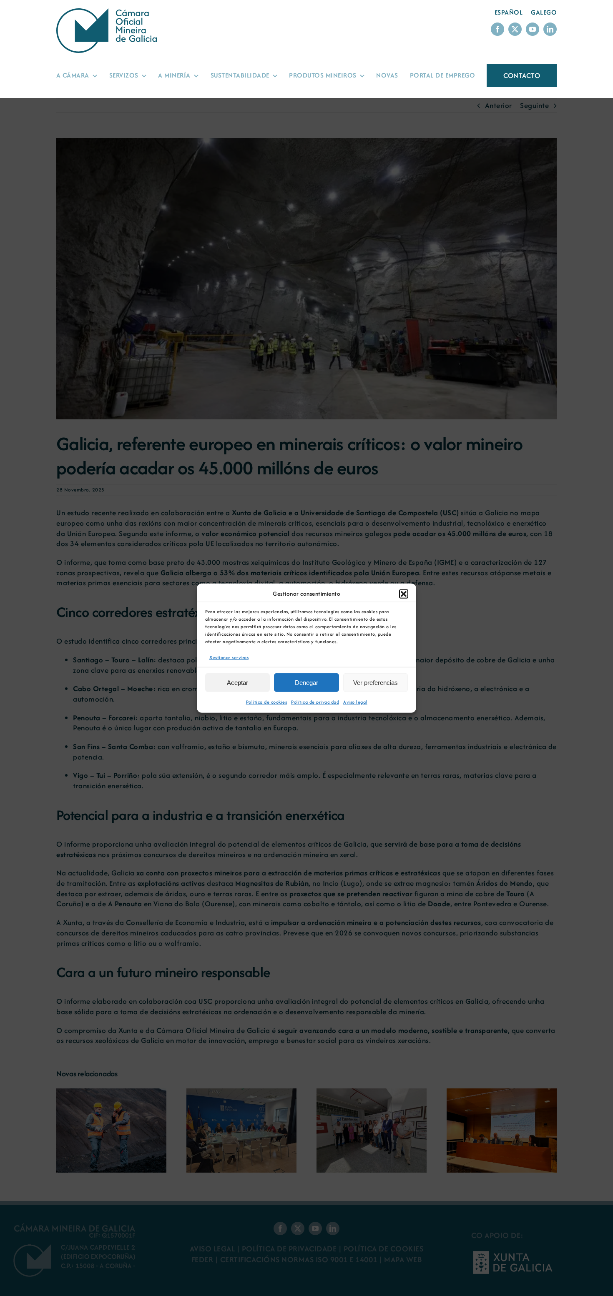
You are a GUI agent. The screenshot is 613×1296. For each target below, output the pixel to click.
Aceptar (237, 682)
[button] (403, 593)
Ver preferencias (375, 682)
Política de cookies (266, 702)
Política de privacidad (315, 702)
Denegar (306, 682)
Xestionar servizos (229, 657)
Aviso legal (355, 702)
